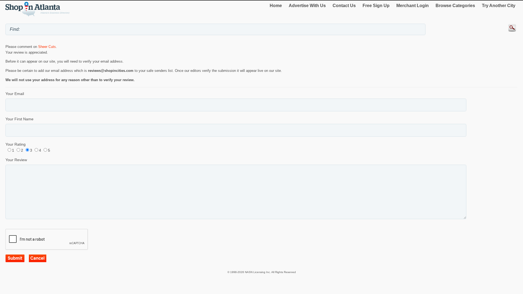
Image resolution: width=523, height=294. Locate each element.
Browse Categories (455, 5)
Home (276, 5)
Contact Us (344, 5)
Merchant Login (412, 5)
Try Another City (498, 5)
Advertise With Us (307, 5)
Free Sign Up (376, 5)
